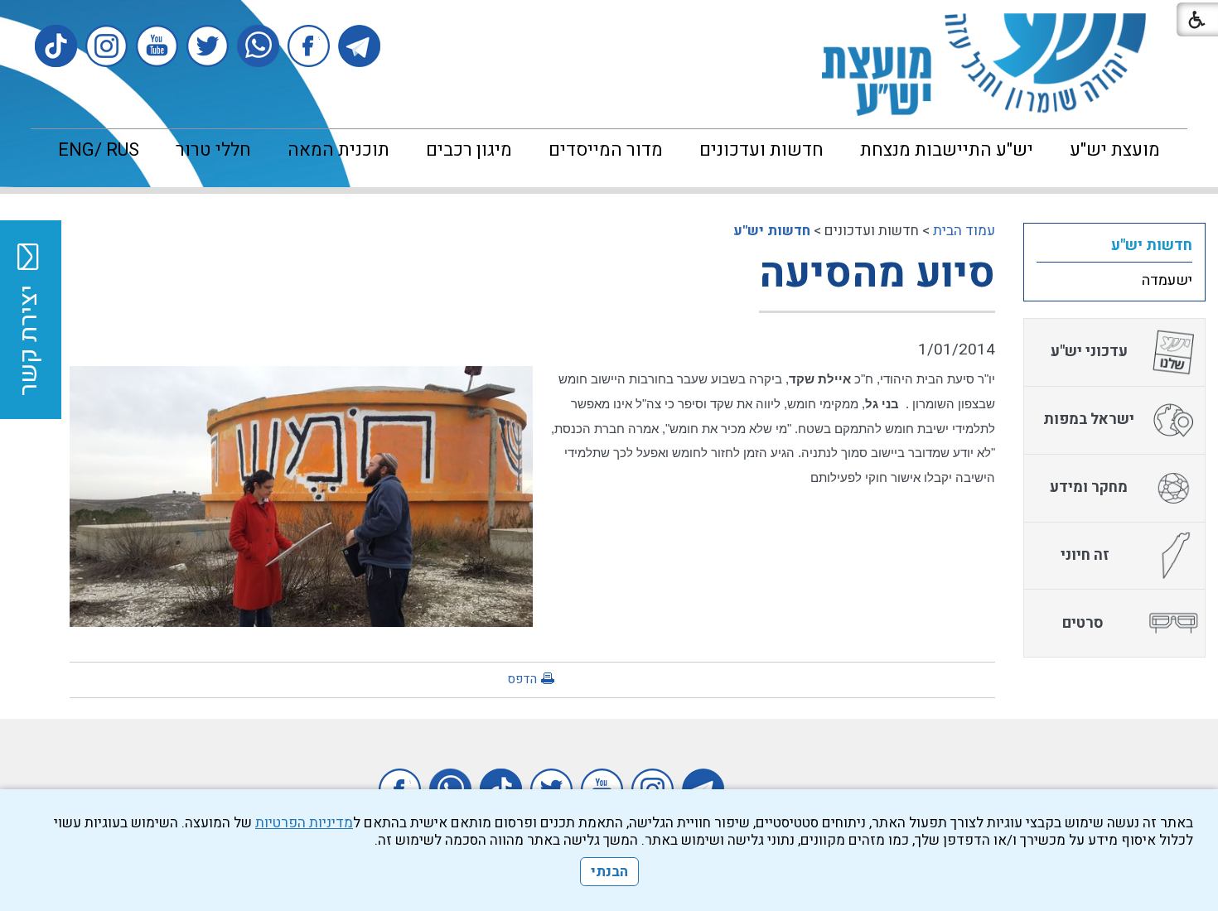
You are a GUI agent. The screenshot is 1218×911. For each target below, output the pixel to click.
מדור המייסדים (606, 150)
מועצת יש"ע (1115, 150)
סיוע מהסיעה (877, 273)
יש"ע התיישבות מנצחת (946, 150)
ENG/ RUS (98, 150)
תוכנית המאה (338, 150)
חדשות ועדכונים (761, 150)
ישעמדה (1167, 280)
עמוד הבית (964, 230)
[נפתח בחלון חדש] (359, 46)
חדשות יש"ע (771, 230)
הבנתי (609, 871)
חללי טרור (213, 150)
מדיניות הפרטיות (304, 822)
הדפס (522, 679)
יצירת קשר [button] (29, 340)
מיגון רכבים (469, 150)
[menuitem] (1114, 150)
